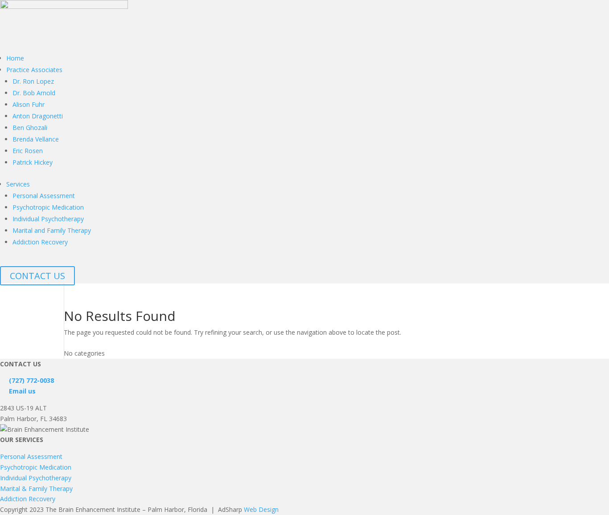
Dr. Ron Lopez (33, 81)
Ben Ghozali (29, 127)
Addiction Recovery (40, 242)
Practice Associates (34, 69)
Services (18, 184)
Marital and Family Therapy (51, 230)
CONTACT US (37, 276)
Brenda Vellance (35, 139)
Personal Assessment (43, 195)
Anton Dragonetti (37, 116)
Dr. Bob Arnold (33, 93)
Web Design (261, 509)
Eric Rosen (27, 150)
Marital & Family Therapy (36, 488)
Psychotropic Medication (48, 207)
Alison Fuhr (28, 104)
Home (15, 58)
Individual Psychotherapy (48, 219)
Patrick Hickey (32, 162)
